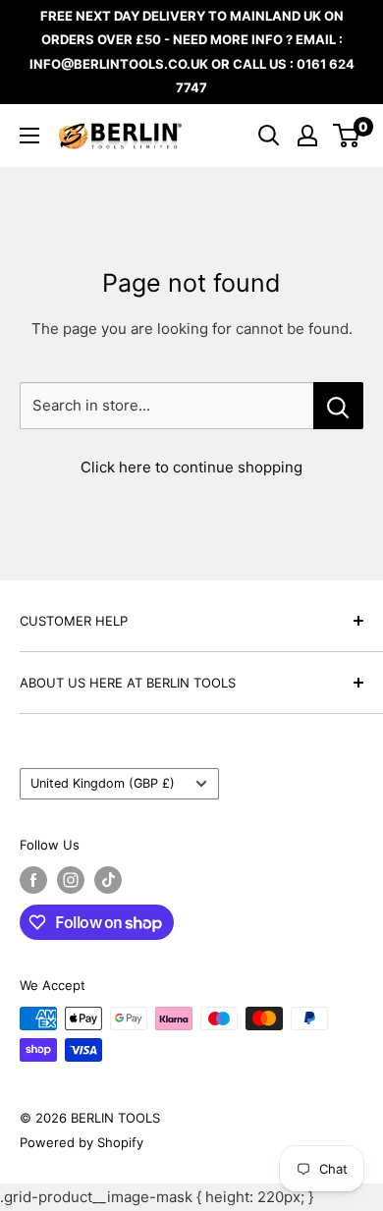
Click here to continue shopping (191, 467)
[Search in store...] (338, 405)
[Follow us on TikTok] (108, 880)
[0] (347, 135)
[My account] (307, 135)
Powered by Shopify (81, 1142)
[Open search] (269, 135)
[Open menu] (29, 135)
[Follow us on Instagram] (70, 880)
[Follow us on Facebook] (33, 880)
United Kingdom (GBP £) (102, 783)
